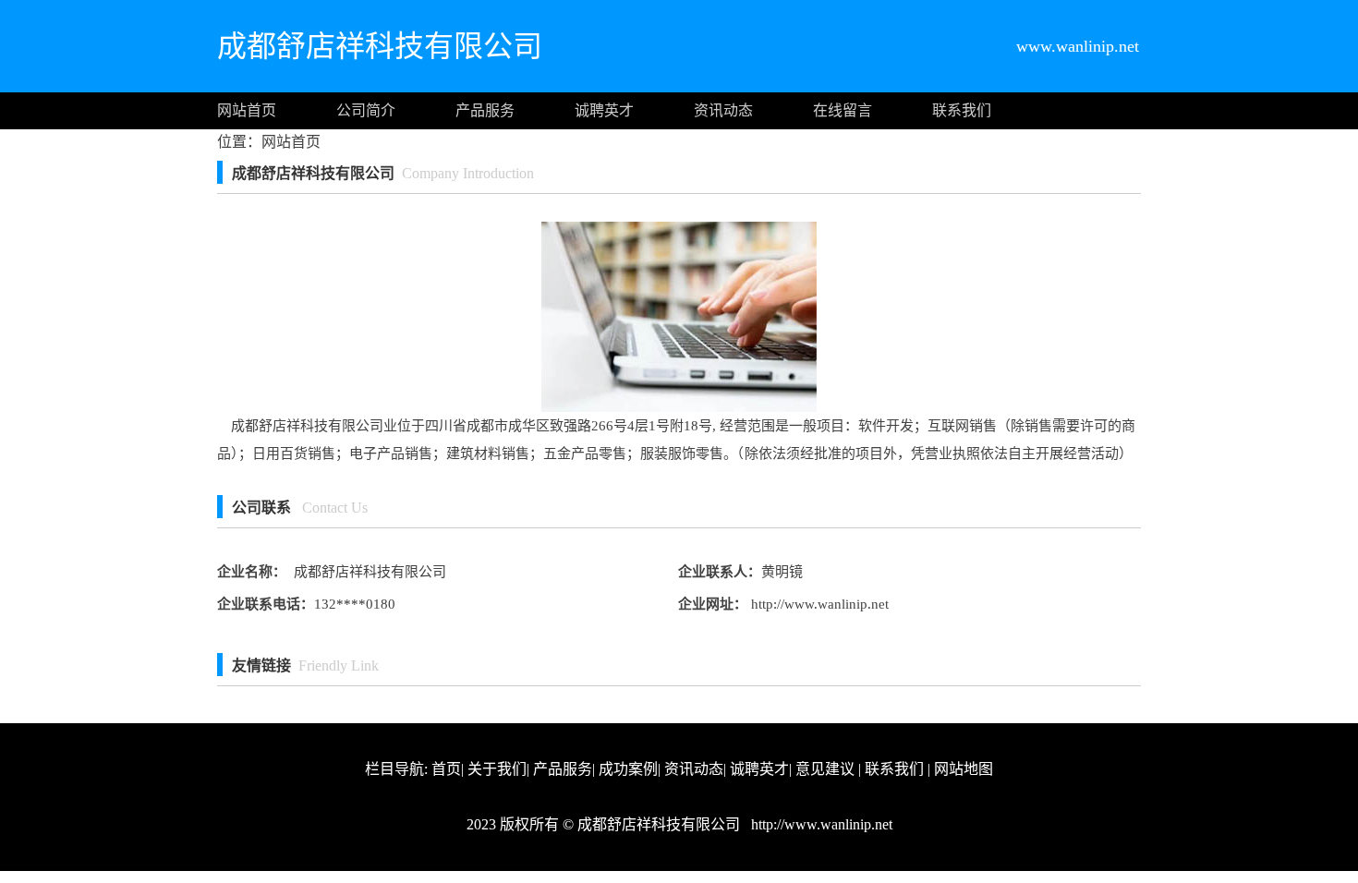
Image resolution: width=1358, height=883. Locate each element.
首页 (446, 769)
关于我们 (497, 769)
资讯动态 (723, 110)
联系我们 (961, 110)
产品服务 (485, 110)
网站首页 (246, 110)
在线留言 (842, 110)
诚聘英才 (604, 110)
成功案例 (628, 769)
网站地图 (963, 769)
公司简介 (365, 110)
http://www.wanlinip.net (818, 604)
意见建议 (825, 769)
